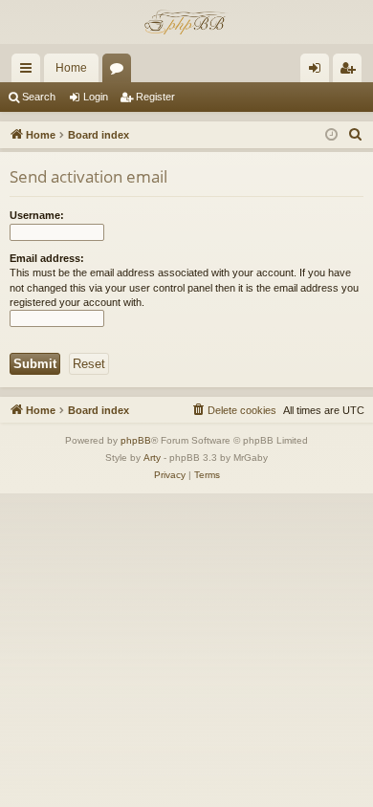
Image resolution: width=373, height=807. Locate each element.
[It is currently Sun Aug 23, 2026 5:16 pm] (331, 135)
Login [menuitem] (318, 71)
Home (71, 68)
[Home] (186, 22)
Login (95, 96)
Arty (152, 457)
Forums (120, 71)
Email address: (47, 258)
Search (38, 96)
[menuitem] (355, 134)
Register (155, 96)
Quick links (29, 71)
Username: (37, 215)
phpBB (136, 440)
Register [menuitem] (351, 71)
